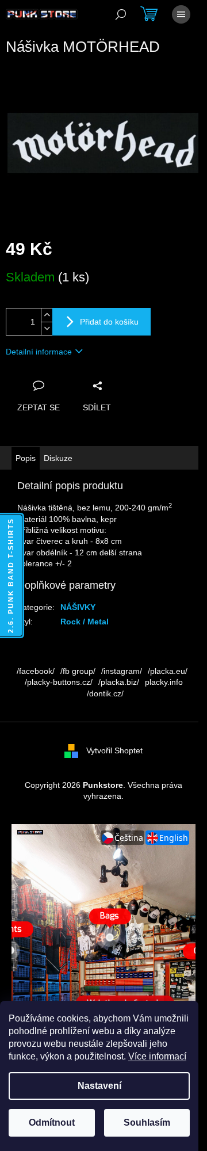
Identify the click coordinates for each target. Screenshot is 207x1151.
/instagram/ (121, 671)
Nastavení (99, 1086)
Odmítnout (52, 1122)
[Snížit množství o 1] (46, 328)
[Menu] (181, 14)
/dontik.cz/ (105, 693)
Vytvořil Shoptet (114, 750)
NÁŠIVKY (77, 607)
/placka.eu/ (167, 671)
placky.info (164, 682)
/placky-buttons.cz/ (59, 682)
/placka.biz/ (118, 682)
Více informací (157, 1056)
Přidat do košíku (109, 321)
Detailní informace (39, 351)
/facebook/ (36, 671)
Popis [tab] (26, 458)
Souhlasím (147, 1122)
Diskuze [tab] (58, 458)
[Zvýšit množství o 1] (46, 315)
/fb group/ (77, 671)
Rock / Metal (84, 621)
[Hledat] (120, 14)
